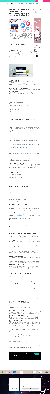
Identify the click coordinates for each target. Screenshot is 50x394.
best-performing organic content (21, 215)
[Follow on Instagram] (14, 388)
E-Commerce (36, 12)
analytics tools (21, 144)
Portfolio (22, 3)
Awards (34, 3)
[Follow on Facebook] (12, 388)
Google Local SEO (26, 3)
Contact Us (38, 3)
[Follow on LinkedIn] (16, 388)
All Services (30, 3)
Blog (36, 3)
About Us (19, 3)
